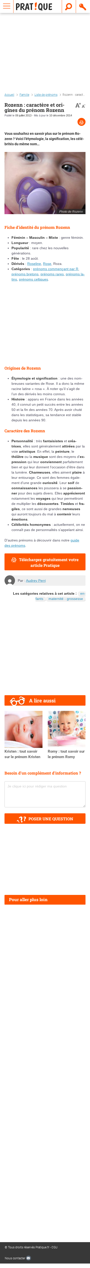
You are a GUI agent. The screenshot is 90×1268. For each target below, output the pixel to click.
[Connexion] (83, 6)
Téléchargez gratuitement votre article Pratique (48, 562)
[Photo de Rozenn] (45, 183)
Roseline (34, 264)
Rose (47, 264)
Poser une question (50, 818)
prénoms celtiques (33, 279)
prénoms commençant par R (55, 269)
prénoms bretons (25, 274)
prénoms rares (52, 274)
